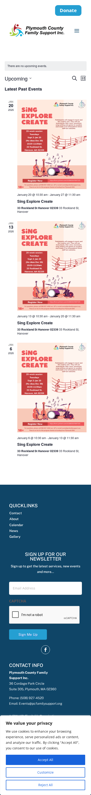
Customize (45, 772)
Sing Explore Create (35, 201)
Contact (15, 513)
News (13, 531)
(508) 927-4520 (32, 698)
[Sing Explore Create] (52, 144)
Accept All (45, 760)
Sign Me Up (28, 634)
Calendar (16, 525)
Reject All (45, 785)
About (14, 519)
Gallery (15, 536)
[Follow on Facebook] (45, 649)
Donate (68, 10)
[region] (45, 755)
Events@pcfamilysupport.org (40, 703)
